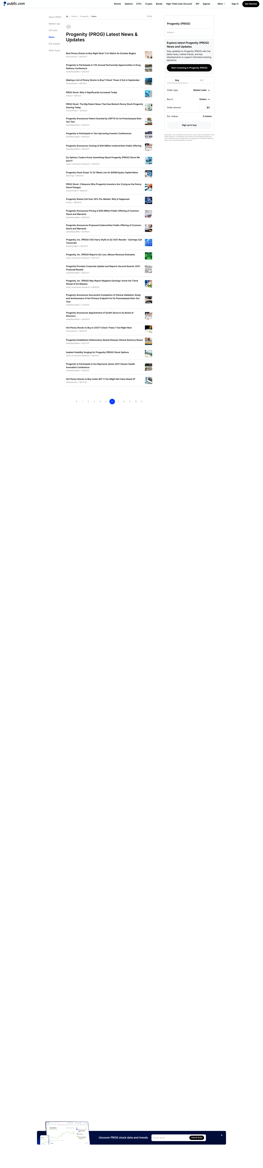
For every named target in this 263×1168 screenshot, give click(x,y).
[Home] (14, 4)
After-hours (54, 50)
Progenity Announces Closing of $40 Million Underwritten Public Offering (103, 146)
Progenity (84, 16)
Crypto (148, 4)
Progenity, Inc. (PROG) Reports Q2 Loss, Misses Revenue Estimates (100, 254)
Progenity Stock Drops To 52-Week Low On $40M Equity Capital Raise (102, 172)
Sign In (235, 4)
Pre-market (54, 44)
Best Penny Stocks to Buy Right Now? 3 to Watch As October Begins (101, 53)
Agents (206, 4)
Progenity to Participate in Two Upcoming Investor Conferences (98, 133)
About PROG (55, 17)
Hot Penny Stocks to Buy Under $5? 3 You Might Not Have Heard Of (100, 379)
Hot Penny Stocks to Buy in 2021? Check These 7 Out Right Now (99, 327)
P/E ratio (53, 30)
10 (136, 401)
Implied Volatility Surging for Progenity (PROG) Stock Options (97, 352)
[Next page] (142, 401)
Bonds (159, 4)
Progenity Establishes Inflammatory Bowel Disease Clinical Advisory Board (104, 340)
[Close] (221, 1135)
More (220, 4)
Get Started (251, 4)
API (197, 4)
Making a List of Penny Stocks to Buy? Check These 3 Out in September (103, 80)
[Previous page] (76, 401)
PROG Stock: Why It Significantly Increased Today (91, 92)
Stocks (117, 4)
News (51, 37)
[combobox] (201, 90)
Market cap (54, 23)
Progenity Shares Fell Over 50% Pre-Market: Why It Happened (97, 199)
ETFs (139, 4)
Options (129, 4)
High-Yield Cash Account (179, 4)
